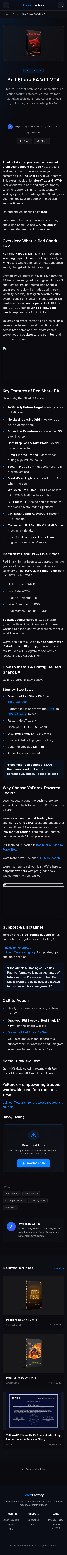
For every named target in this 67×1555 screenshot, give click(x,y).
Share (44, 141)
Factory (33, 5)
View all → (59, 1268)
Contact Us (33, 1519)
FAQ (33, 1524)
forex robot (10, 1207)
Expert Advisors (11, 1519)
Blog (15, 14)
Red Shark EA (12, 1193)
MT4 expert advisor (15, 1200)
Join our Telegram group (19, 952)
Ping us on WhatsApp (17, 948)
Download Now (35, 1163)
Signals (11, 1524)
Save (26, 141)
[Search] (61, 5)
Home (6, 14)
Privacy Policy (55, 1519)
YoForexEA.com (18, 701)
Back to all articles (35, 1469)
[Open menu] (6, 5)
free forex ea (31, 1193)
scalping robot (38, 1200)
